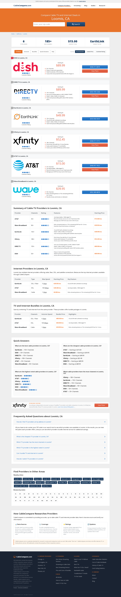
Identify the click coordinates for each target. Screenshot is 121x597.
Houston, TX (41, 565)
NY (66, 497)
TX (24, 500)
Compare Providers (64, 5)
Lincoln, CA (46, 479)
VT (33, 500)
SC (101, 497)
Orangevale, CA (76, 479)
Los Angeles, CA (42, 562)
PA (93, 497)
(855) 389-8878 (95, 192)
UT (29, 500)
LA (92, 493)
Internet (26, 51)
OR (88, 497)
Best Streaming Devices (63, 567)
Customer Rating (100, 51)
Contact (94, 578)
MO (34, 497)
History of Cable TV (97, 565)
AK (20, 493)
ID (67, 493)
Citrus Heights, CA (97, 479)
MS (29, 497)
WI (51, 500)
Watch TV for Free (61, 583)
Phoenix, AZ (41, 571)
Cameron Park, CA (35, 486)
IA (79, 493)
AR (28, 493)
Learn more (82, 1)
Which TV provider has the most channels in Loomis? (34, 442)
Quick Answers (44, 51)
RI (97, 497)
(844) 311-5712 (95, 141)
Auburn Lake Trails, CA (21, 486)
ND (75, 497)
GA (59, 493)
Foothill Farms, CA (74, 482)
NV (48, 497)
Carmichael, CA (85, 482)
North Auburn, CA (51, 482)
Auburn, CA (18, 482)
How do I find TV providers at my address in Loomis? (34, 422)
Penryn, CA (38, 479)
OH (79, 497)
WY (56, 500)
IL (71, 493)
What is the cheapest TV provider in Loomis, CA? (33, 437)
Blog (86, 5)
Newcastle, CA (66, 479)
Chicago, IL (41, 559)
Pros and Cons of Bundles (63, 570)
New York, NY (42, 568)
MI (20, 497)
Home (13, 34)
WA (42, 500)
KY (88, 493)
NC (70, 497)
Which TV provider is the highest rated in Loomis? (33, 448)
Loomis (25, 34)
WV (47, 500)
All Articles (59, 577)
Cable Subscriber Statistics (99, 559)
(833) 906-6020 (95, 119)
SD (15, 500)
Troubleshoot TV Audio (80, 573)
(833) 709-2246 (95, 92)
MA (16, 497)
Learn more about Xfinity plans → (66, 407)
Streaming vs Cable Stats (63, 564)
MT (39, 497)
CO (37, 493)
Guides (93, 5)
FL (54, 493)
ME (96, 493)
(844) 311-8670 (95, 67)
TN (20, 500)
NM (61, 497)
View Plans (95, 71)
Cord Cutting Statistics (98, 568)
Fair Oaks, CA (62, 482)
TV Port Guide (78, 576)
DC (50, 493)
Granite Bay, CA (27, 479)
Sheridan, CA (96, 482)
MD (101, 493)
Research (102, 5)
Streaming (77, 5)
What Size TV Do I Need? (81, 567)
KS (83, 493)
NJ (56, 497)
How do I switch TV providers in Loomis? (30, 459)
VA (37, 500)
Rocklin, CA (18, 479)
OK (84, 497)
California (18, 34)
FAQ (53, 51)
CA (33, 493)
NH (52, 497)
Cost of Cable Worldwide (99, 562)
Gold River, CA (47, 486)
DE (46, 493)
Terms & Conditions (23, 587)
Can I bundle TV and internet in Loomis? (30, 453)
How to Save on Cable (62, 580)
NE (43, 497)
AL (15, 493)
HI (63, 493)
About (94, 575)
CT (42, 493)
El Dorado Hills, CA (28, 482)
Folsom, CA (86, 479)
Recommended (80, 51)
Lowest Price (90, 51)
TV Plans (18, 51)
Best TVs (76, 564)
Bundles (34, 51)
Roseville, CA (55, 479)
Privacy (15, 587)
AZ (24, 493)
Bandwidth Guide (79, 570)
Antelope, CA (40, 482)
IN (75, 493)
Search (77, 24)
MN (25, 497)
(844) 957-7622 (95, 166)
